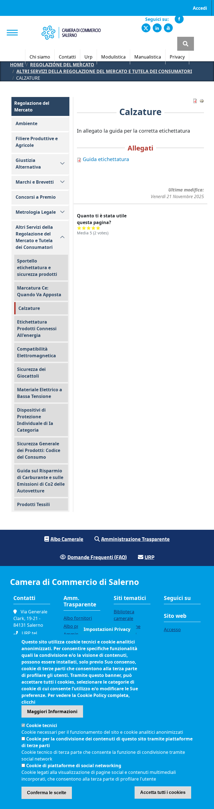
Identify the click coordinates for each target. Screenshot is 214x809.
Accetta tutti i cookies (163, 792)
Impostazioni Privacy (107, 629)
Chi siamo (40, 57)
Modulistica (113, 57)
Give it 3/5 (88, 228)
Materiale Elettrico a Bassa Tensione (39, 393)
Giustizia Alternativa (28, 163)
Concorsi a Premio (36, 197)
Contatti (67, 57)
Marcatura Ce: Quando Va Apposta (39, 291)
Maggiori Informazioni (52, 711)
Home (17, 65)
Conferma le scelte (46, 792)
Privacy (177, 57)
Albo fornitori (78, 618)
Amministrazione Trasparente (135, 539)
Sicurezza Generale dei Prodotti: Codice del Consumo (38, 450)
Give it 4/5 (93, 228)
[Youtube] (168, 27)
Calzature (29, 308)
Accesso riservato (173, 632)
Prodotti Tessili (33, 504)
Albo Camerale (66, 539)
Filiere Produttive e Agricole (37, 141)
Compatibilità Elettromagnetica (36, 352)
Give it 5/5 (98, 228)
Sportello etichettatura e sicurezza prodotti (37, 267)
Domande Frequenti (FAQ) (97, 557)
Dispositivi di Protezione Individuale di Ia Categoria (35, 420)
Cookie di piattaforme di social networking (73, 765)
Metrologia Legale (36, 212)
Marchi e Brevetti (35, 182)
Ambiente (26, 123)
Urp (88, 57)
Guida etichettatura (106, 159)
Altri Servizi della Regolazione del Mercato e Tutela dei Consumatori (104, 71)
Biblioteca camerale (124, 615)
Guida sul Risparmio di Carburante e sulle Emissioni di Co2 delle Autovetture (41, 481)
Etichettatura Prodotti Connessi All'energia (37, 328)
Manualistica (147, 57)
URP (149, 557)
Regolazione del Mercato (62, 65)
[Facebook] (179, 18)
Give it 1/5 (79, 228)
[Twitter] (146, 27)
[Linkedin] (157, 27)
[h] (185, 44)
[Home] (71, 29)
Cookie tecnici (41, 725)
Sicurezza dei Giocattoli (31, 372)
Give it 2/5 (84, 228)
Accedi (200, 8)
